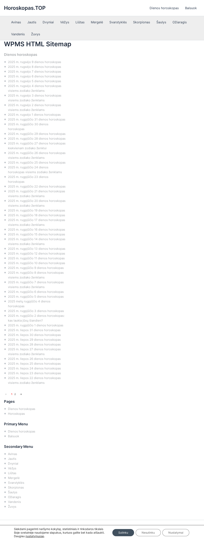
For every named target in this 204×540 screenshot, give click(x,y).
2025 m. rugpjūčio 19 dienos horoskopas (36, 210)
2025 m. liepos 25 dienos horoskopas (34, 363)
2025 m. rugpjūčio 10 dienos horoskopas (36, 263)
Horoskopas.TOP (25, 8)
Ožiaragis (180, 22)
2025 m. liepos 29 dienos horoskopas (34, 340)
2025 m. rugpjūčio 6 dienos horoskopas (36, 292)
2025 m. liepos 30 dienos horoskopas (34, 335)
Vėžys (64, 22)
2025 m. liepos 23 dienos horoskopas (34, 373)
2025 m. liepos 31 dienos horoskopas (34, 330)
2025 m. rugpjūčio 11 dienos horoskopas (36, 258)
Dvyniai (48, 22)
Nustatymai (175, 532)
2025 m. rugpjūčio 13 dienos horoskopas (36, 249)
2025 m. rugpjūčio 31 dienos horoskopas (36, 119)
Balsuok (191, 8)
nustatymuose (35, 536)
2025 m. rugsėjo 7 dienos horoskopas (34, 71)
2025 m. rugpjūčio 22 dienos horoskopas (37, 186)
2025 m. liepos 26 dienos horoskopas (34, 359)
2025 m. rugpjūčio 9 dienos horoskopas (36, 268)
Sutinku (123, 532)
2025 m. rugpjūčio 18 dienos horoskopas (36, 215)
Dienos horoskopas (164, 8)
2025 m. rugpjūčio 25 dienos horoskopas (37, 162)
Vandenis (18, 34)
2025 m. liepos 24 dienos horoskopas (34, 368)
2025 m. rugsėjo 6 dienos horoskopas (34, 76)
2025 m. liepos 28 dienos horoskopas (34, 344)
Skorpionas (141, 22)
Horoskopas (16, 414)
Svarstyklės (118, 22)
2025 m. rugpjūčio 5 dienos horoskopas (36, 296)
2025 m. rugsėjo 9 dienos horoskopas (34, 62)
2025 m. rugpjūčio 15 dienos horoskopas (36, 234)
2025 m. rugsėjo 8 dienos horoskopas (34, 67)
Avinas (16, 22)
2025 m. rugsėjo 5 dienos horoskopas (34, 81)
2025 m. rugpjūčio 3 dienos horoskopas (36, 311)
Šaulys (161, 22)
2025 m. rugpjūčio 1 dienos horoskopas (35, 325)
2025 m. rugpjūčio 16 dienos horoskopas (36, 229)
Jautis (31, 22)
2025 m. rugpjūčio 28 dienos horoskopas (37, 138)
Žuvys (35, 34)
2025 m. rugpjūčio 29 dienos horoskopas (37, 134)
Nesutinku (148, 532)
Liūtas (80, 22)
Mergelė (97, 22)
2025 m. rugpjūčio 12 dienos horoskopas (36, 253)
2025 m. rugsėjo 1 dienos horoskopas (34, 114)
